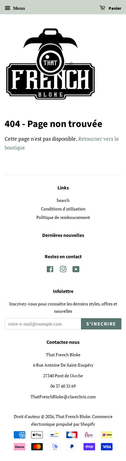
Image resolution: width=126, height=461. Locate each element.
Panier (114, 8)
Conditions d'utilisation (63, 209)
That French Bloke (73, 416)
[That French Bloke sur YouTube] (76, 270)
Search (63, 200)
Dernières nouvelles (63, 235)
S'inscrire (101, 324)
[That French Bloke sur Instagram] (63, 270)
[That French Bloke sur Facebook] (50, 270)
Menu (18, 8)
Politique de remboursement (63, 217)
